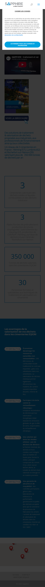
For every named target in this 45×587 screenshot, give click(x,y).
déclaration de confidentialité (14, 35)
